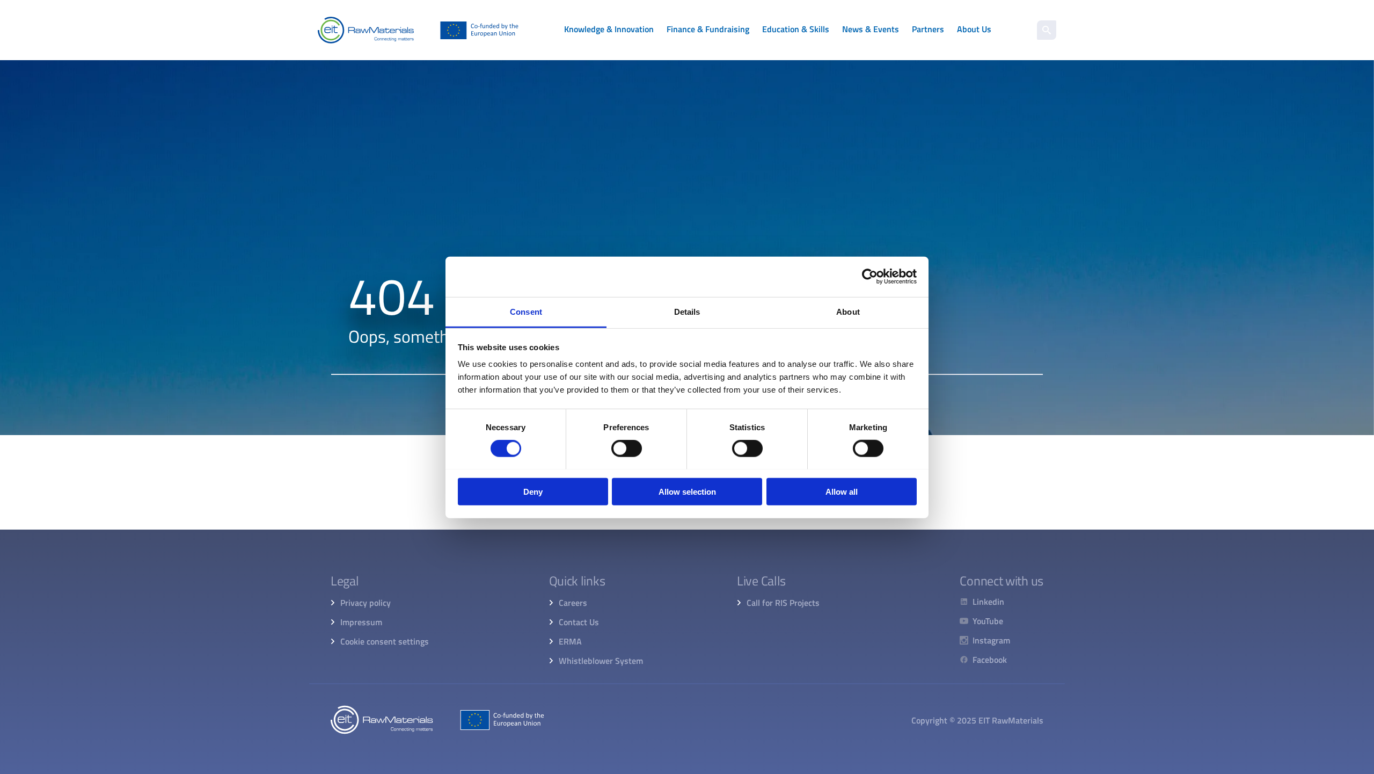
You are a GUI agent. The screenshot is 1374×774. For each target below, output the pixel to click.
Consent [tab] (526, 311)
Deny (533, 491)
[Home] (418, 30)
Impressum (361, 622)
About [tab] (848, 311)
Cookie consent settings (384, 641)
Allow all (841, 491)
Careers (573, 602)
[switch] (626, 448)
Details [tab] (687, 311)
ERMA (570, 641)
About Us (974, 29)
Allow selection (687, 491)
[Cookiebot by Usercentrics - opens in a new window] (870, 277)
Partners (928, 29)
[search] (1046, 30)
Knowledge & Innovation (609, 29)
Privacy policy (365, 602)
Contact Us (579, 622)
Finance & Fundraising (708, 29)
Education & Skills (795, 29)
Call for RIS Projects (783, 602)
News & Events (870, 29)
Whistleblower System (601, 660)
